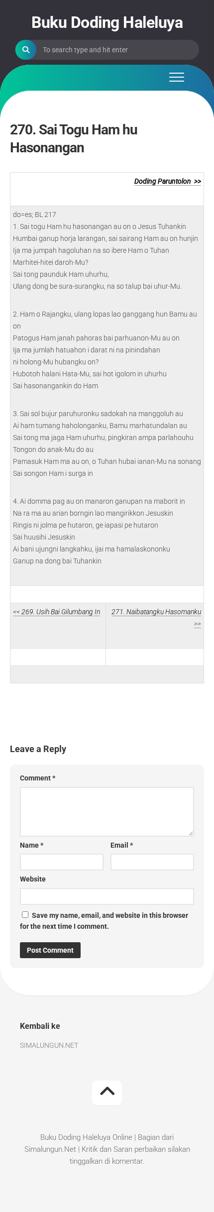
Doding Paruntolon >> (167, 181)
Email (121, 845)
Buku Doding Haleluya (107, 22)
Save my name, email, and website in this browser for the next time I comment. (104, 921)
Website (33, 879)
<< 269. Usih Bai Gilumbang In (56, 612)
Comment (37, 778)
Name (31, 845)
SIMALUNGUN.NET (49, 1045)
